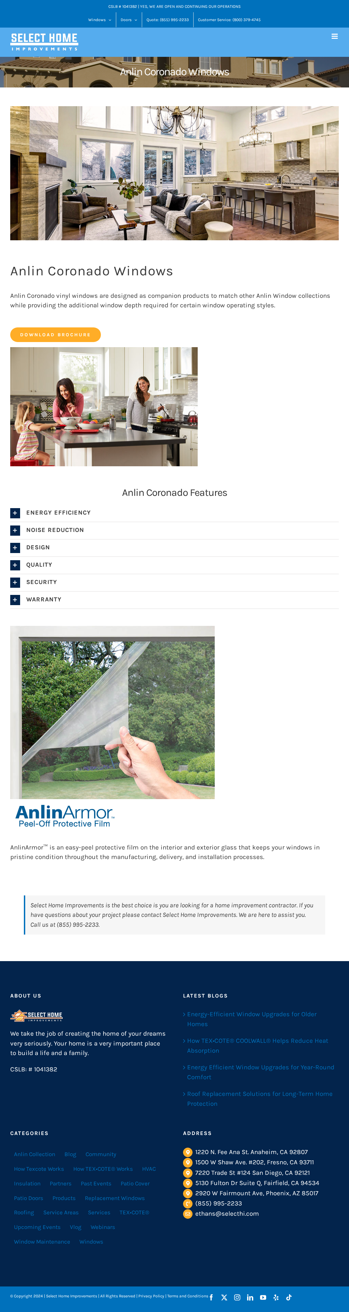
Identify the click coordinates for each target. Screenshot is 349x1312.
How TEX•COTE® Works (103, 1168)
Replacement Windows (115, 1198)
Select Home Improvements (67, 905)
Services (99, 1212)
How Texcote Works (39, 1168)
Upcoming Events (37, 1227)
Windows (91, 1241)
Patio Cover (135, 1183)
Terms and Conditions (187, 1296)
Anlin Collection (34, 1154)
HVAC (149, 1168)
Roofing (24, 1212)
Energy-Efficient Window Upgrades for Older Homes (252, 1019)
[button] (174, 513)
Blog (70, 1154)
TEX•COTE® (134, 1212)
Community (101, 1154)
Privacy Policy (151, 1296)
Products (64, 1198)
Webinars (103, 1227)
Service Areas (61, 1212)
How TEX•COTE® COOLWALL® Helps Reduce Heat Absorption (257, 1045)
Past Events (96, 1183)
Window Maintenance (42, 1241)
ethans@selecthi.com (227, 1213)
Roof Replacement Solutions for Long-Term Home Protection (260, 1098)
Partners (61, 1183)
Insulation (27, 1183)
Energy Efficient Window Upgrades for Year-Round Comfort (260, 1072)
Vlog (75, 1227)
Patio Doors (28, 1198)
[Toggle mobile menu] (335, 36)
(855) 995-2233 (218, 1203)
